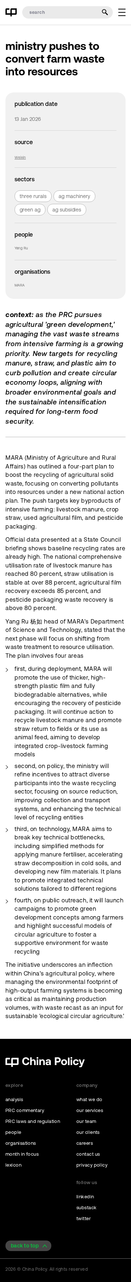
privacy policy (91, 1165)
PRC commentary (24, 1110)
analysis (14, 1099)
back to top (25, 1246)
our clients (88, 1132)
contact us (88, 1154)
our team (86, 1121)
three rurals (33, 196)
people (13, 1132)
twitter (83, 1218)
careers (84, 1143)
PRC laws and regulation (32, 1121)
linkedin (85, 1196)
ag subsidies (66, 210)
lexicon (13, 1165)
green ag (30, 210)
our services (89, 1110)
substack (86, 1207)
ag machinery (74, 196)
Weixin (20, 157)
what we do (89, 1099)
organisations (20, 1143)
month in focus (22, 1154)
